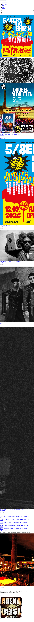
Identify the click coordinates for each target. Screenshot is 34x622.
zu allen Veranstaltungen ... (3, 530)
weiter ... (1, 593)
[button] (1, 135)
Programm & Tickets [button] (4, 2)
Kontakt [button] (3, 7)
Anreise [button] (3, 3)
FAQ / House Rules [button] (4, 4)
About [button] (3, 5)
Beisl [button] (2, 6)
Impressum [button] (3, 8)
